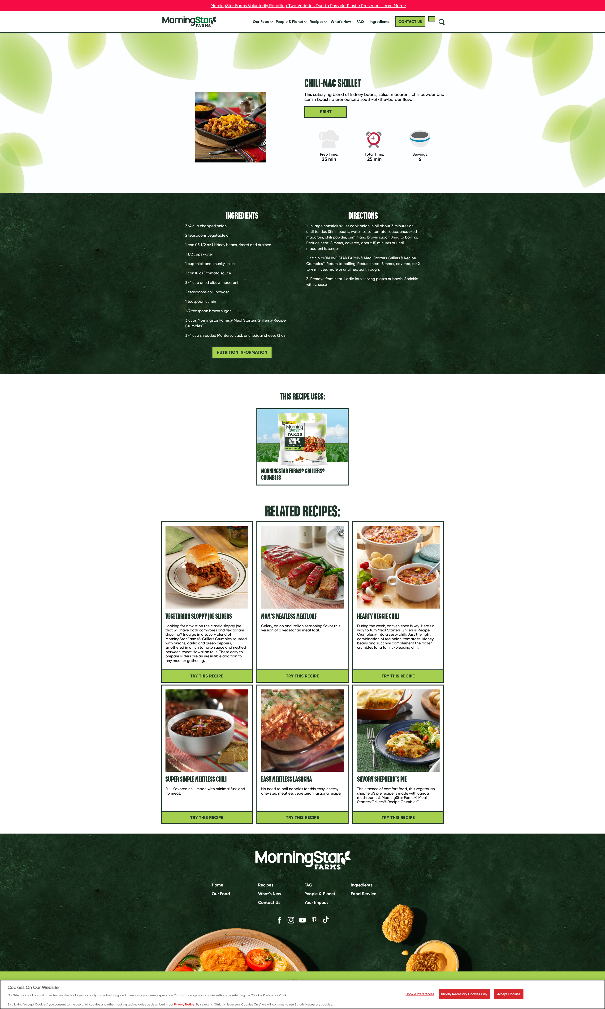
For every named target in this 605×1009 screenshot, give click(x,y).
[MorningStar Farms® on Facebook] (279, 920)
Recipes (316, 21)
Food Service (363, 893)
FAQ (360, 21)
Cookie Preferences (420, 994)
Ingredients (361, 885)
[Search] (441, 21)
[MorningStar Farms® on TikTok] (326, 920)
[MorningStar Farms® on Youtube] (302, 920)
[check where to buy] (431, 18)
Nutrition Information (242, 352)
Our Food (261, 21)
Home (217, 885)
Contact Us (269, 902)
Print (326, 111)
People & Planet (289, 21)
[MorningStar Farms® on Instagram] (291, 920)
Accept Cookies (508, 994)
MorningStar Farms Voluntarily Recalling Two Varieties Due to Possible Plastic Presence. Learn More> (308, 5)
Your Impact (316, 902)
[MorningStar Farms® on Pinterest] (314, 920)
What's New (341, 21)
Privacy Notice (184, 1004)
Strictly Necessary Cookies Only (464, 994)
